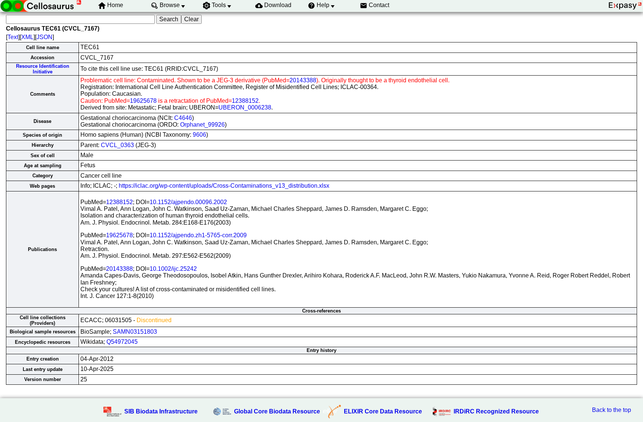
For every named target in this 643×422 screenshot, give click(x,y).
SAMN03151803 (135, 332)
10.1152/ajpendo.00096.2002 (188, 202)
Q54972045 (122, 342)
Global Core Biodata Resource (277, 411)
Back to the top (611, 410)
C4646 (183, 118)
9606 (199, 134)
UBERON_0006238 (244, 107)
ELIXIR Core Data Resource (383, 411)
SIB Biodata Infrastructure (161, 411)
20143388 (302, 80)
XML (27, 37)
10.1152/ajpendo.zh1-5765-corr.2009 (198, 235)
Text (12, 37)
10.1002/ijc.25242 (173, 269)
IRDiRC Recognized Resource (496, 411)
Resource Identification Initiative (42, 68)
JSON (44, 37)
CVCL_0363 (117, 145)
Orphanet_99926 (202, 124)
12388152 (245, 101)
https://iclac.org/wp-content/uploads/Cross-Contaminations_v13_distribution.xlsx (224, 186)
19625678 (143, 101)
